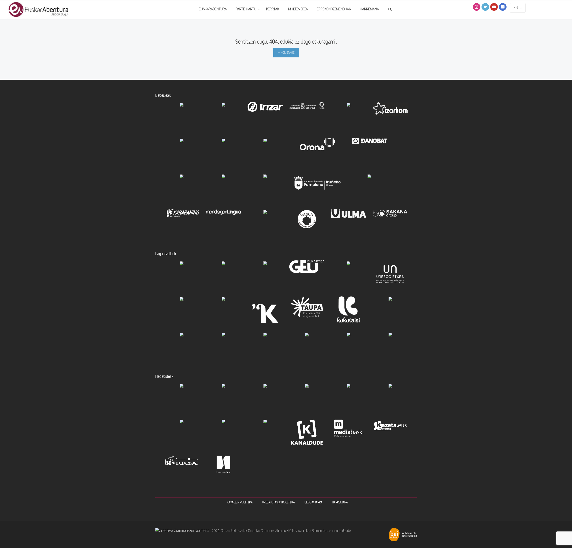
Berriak (272, 9)
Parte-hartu (246, 9)
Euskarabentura (213, 9)
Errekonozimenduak (334, 9)
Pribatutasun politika (278, 502)
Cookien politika (240, 502)
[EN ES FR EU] (518, 8)
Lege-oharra (313, 502)
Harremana (369, 9)
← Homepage (286, 52)
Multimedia (298, 9)
